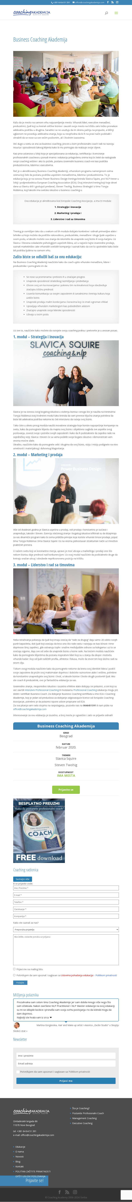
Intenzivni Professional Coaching (42, 690)
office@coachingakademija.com (30, 709)
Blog (17, 1161)
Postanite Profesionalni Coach (88, 1113)
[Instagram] (117, 2)
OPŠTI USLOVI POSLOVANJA (30, 1176)
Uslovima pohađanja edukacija (77, 975)
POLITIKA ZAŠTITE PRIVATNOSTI (33, 1171)
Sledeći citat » (20, 1030)
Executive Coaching (82, 1123)
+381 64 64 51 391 (26, 1131)
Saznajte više (22, 879)
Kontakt (19, 1166)
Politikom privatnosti (106, 975)
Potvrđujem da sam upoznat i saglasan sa (55, 1071)
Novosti (19, 1156)
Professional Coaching (85, 690)
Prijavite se (66, 789)
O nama (19, 1151)
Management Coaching (84, 1118)
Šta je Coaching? (81, 1108)
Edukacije (20, 1146)
